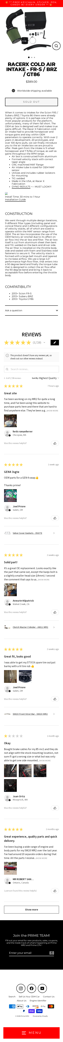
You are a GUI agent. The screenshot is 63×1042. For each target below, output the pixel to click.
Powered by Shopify (40, 1016)
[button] (44, 343)
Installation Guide (15, 199)
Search (12, 996)
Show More (52, 410)
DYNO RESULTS (21, 186)
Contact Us (48, 996)
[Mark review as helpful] (55, 443)
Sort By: (35, 378)
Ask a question (13, 310)
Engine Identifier (38, 1000)
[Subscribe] (51, 953)
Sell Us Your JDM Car (29, 996)
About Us (21, 1000)
